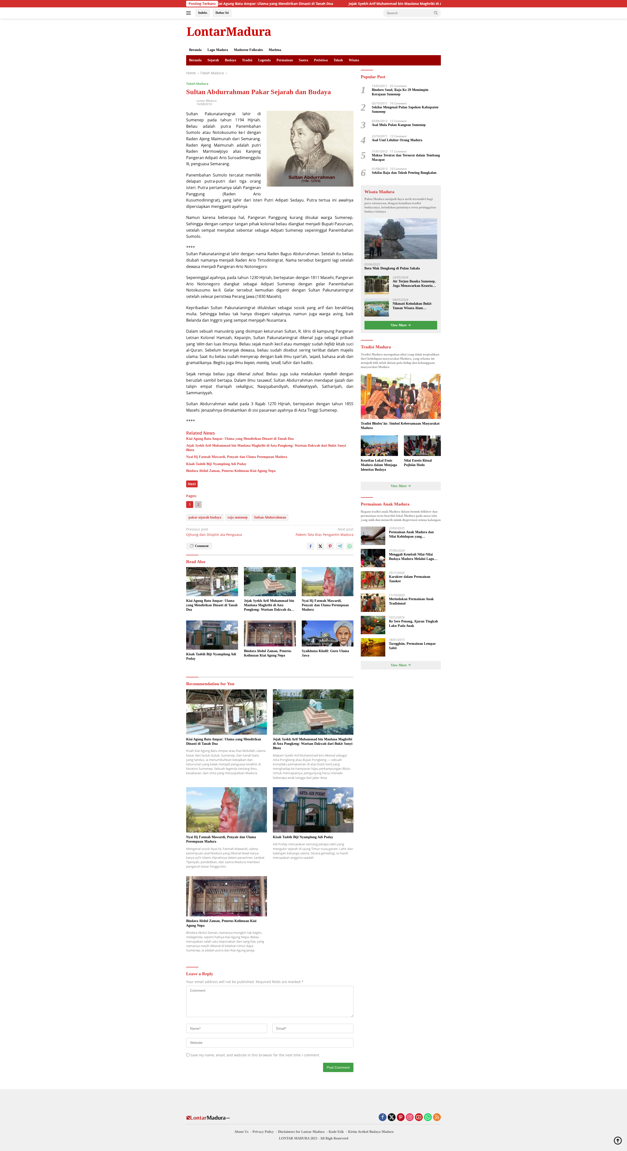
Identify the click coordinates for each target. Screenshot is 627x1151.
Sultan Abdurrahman (270, 517)
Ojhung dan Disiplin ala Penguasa (214, 532)
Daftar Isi (222, 12)
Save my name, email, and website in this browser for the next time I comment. (255, 1055)
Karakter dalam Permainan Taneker (409, 579)
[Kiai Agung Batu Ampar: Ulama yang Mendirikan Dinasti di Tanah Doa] (212, 581)
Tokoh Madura (197, 83)
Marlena (275, 50)
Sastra (303, 60)
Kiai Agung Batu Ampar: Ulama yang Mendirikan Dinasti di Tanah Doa (220, 3)
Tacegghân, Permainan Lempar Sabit (412, 646)
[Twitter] (392, 1117)
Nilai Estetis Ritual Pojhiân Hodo (418, 463)
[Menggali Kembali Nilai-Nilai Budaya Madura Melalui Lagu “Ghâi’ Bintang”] (373, 558)
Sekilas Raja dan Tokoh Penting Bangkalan (404, 173)
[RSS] (437, 1117)
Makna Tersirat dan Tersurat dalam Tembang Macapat (406, 157)
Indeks (202, 12)
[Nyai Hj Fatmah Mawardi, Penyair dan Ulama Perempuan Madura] (328, 581)
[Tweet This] (320, 546)
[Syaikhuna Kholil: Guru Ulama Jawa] (328, 633)
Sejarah (213, 60)
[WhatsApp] (428, 1117)
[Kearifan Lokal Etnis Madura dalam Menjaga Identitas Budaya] (379, 445)
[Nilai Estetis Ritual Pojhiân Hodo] (422, 445)
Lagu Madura (217, 50)
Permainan (285, 60)
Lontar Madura (206, 101)
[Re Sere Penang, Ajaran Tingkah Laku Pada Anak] (373, 625)
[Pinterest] (401, 1117)
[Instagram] (410, 1117)
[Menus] (189, 13)
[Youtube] (419, 1117)
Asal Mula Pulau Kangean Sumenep (399, 125)
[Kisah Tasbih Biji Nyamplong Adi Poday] (212, 635)
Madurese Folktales (248, 50)
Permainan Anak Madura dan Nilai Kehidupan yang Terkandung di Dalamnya (411, 534)
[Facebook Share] (310, 546)
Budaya (230, 60)
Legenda (264, 60)
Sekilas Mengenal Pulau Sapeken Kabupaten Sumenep (405, 109)
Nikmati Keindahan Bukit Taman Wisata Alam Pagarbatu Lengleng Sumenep (412, 306)
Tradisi (247, 60)
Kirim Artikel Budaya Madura (371, 1132)
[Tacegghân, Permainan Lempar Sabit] (373, 647)
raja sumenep (238, 517)
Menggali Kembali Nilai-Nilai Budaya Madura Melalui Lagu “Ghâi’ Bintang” (411, 557)
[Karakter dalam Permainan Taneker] (373, 580)
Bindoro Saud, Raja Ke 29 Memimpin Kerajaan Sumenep (400, 92)
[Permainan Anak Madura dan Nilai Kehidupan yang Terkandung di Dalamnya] (373, 536)
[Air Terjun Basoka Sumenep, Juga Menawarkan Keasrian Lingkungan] (376, 285)
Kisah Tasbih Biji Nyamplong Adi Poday (216, 464)
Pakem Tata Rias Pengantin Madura (324, 532)
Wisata (354, 60)
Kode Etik (336, 1132)
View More (399, 325)
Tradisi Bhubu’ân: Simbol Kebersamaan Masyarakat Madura (400, 426)
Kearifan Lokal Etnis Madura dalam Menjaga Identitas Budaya (379, 465)
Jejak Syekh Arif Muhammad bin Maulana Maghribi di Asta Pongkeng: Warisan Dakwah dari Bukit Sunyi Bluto (386, 3)
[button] (436, 13)
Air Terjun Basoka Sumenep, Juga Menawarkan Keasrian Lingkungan (414, 283)
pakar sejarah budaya (205, 517)
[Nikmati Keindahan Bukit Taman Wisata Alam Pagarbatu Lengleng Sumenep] (376, 307)
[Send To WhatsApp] (349, 546)
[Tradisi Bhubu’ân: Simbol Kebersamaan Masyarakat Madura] (401, 396)
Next (192, 483)
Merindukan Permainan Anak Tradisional (411, 601)
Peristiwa (321, 60)
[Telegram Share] (340, 546)
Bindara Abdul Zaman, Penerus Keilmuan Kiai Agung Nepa (231, 471)
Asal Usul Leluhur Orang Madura (397, 140)
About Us (241, 1132)
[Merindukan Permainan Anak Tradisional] (373, 603)
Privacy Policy (263, 1132)
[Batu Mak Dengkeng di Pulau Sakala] (400, 238)
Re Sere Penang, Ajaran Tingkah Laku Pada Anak (413, 624)
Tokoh (338, 60)
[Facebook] (382, 1117)
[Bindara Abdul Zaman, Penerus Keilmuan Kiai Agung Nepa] (270, 633)
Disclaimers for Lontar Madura (301, 1132)
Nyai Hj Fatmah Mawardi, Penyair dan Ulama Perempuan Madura (236, 457)
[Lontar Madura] (229, 31)
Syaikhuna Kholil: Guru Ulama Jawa (325, 653)
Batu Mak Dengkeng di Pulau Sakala (392, 268)
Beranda (195, 50)
